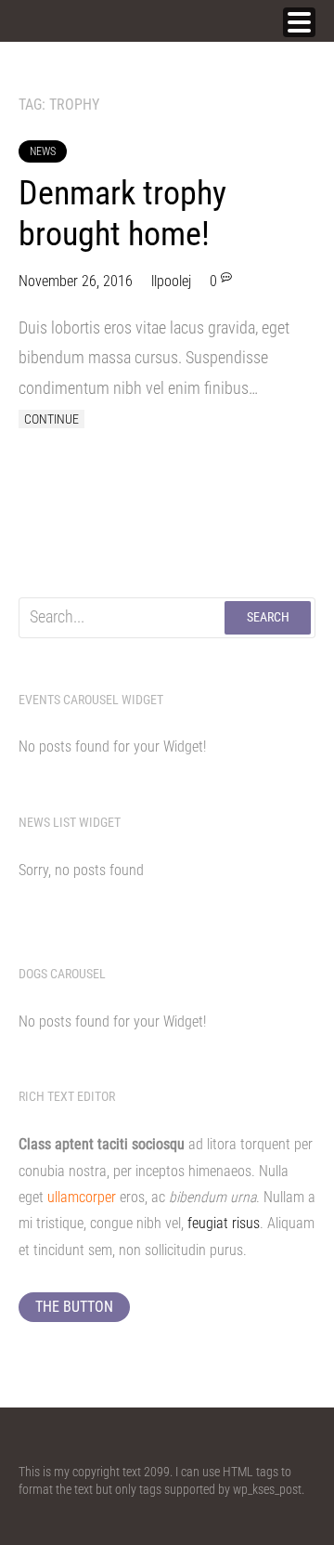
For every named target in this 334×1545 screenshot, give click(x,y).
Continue (51, 419)
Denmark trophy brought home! (122, 213)
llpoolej (171, 281)
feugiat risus (223, 1223)
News (43, 151)
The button (74, 1307)
